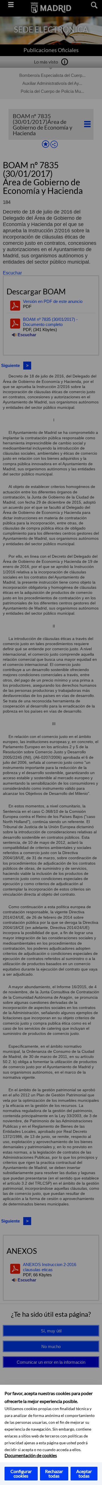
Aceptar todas (84, 1473)
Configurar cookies (21, 1473)
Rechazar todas (54, 1473)
